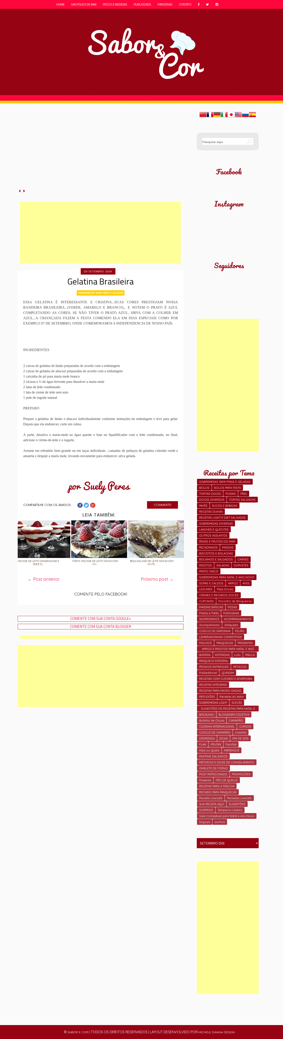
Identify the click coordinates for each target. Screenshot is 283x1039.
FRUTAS (216, 744)
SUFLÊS (237, 702)
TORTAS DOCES (210, 493)
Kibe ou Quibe (209, 750)
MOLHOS (205, 643)
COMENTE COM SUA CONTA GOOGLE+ (100, 618)
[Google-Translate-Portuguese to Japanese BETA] (231, 117)
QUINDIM (228, 672)
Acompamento (209, 625)
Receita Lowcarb (210, 798)
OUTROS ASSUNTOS (213, 535)
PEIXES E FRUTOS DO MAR (217, 541)
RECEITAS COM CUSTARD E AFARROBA (225, 678)
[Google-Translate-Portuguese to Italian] (224, 117)
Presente (205, 780)
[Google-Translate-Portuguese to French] (210, 117)
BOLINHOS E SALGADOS (216, 559)
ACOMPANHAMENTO (237, 619)
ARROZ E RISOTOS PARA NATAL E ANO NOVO (228, 649)
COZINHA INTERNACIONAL (217, 726)
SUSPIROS (206, 810)
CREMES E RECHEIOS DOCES (219, 595)
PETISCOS (240, 666)
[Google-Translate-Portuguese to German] (217, 117)
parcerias (165, 4)
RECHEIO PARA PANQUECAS (218, 792)
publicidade (142, 4)
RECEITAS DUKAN (211, 511)
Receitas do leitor (232, 696)
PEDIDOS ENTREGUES (214, 666)
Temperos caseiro (230, 810)
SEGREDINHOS (209, 619)
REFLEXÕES (207, 696)
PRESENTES (245, 643)
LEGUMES (205, 589)
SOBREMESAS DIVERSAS (216, 523)
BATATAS (204, 655)
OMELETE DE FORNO (213, 768)
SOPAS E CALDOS (211, 583)
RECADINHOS (208, 547)
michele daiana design (217, 1032)
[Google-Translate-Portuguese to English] (238, 117)
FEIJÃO (240, 631)
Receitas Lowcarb (239, 798)
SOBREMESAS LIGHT (213, 702)
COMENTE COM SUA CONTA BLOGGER (100, 626)
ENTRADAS (222, 655)
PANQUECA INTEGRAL (213, 661)
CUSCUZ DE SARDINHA (214, 631)
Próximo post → (157, 579)
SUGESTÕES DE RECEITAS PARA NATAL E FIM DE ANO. (228, 709)
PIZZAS (232, 607)
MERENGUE (231, 750)
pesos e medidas (115, 4)
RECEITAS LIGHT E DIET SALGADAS (222, 517)
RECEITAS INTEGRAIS (213, 684)
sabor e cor (78, 1032)
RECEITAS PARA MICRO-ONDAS (220, 690)
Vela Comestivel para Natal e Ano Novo (226, 816)
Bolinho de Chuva (211, 720)
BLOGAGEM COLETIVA (234, 714)
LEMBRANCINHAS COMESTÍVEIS (220, 637)
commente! (162, 505)
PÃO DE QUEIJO (227, 780)
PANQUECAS (224, 643)
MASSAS (227, 547)
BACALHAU (206, 714)
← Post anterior (44, 579)
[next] (24, 190)
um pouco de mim (83, 4)
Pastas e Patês (209, 613)
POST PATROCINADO (213, 774)
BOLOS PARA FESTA (227, 487)
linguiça (204, 822)
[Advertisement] (100, 233)
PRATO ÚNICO (208, 571)
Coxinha (240, 732)
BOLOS (204, 487)
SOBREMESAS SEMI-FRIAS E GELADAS (100, 293)
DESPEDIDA (207, 738)
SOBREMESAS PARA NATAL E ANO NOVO (226, 577)
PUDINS (231, 493)
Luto (237, 655)
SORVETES (241, 565)
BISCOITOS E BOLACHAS (216, 553)
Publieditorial (208, 672)
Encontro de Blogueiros (235, 601)
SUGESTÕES (237, 804)
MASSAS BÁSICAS (211, 607)
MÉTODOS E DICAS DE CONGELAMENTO (226, 762)
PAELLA (250, 655)
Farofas (231, 744)
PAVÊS (203, 505)
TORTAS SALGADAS (242, 499)
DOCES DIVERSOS (211, 499)
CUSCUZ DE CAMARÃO (214, 732)
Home (60, 4)
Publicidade (231, 613)
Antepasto (231, 625)
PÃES (243, 493)
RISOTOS (205, 565)
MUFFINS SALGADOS (213, 756)
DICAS (223, 738)
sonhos (220, 822)
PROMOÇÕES (241, 774)
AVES (246, 583)
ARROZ (233, 583)
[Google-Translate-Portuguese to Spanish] (252, 117)
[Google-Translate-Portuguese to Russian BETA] (245, 117)
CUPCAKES (206, 601)
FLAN (202, 744)
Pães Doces (225, 589)
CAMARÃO (236, 720)
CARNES (243, 559)
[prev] (20, 190)
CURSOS (245, 726)
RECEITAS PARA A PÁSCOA (216, 786)
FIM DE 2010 (240, 738)
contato (185, 4)
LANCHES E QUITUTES (214, 529)
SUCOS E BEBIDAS (224, 505)
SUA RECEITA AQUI (211, 804)
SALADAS (222, 565)
